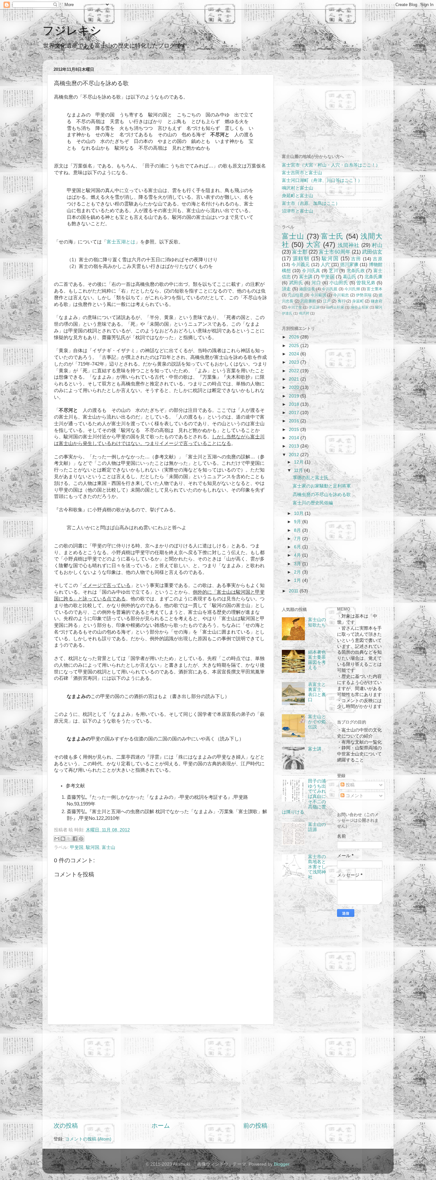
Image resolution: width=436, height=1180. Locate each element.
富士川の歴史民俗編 (313, 503)
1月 (298, 580)
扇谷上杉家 (360, 307)
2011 (294, 591)
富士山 (108, 847)
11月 (299, 470)
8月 (298, 530)
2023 (294, 362)
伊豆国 (314, 307)
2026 (294, 337)
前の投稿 (255, 1125)
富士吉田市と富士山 (302, 172)
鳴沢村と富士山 (297, 188)
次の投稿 (66, 1125)
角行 (341, 301)
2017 (294, 412)
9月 (298, 521)
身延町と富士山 (297, 195)
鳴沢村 (304, 313)
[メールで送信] (57, 838)
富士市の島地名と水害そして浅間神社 (317, 867)
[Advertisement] (160, 1073)
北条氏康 (373, 276)
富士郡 (299, 252)
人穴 (325, 264)
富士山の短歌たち (317, 622)
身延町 (358, 301)
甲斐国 (76, 847)
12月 (299, 462)
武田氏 (296, 282)
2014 (294, 437)
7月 (298, 538)
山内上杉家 (335, 307)
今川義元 (300, 264)
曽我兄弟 (366, 282)
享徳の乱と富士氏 (310, 477)
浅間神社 (349, 245)
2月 (298, 572)
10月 (299, 513)
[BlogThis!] (63, 838)
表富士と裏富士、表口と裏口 (317, 692)
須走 (286, 288)
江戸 (327, 301)
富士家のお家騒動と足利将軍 (322, 486)
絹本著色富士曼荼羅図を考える (317, 660)
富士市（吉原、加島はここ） (311, 203)
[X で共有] (69, 838)
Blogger (281, 1164)
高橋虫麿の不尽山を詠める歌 (322, 494)
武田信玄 (372, 252)
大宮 (313, 245)
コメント (354, 795)
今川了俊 (295, 307)
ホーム (161, 1125)
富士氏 (332, 236)
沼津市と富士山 (297, 211)
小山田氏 (338, 282)
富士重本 (374, 289)
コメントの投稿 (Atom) (88, 1139)
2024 (294, 354)
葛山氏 (349, 276)
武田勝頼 (308, 301)
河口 (316, 282)
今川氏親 (329, 289)
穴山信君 (295, 295)
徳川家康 (349, 264)
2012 (294, 454)
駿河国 (92, 847)
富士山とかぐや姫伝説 (317, 721)
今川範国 (318, 295)
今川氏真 (311, 270)
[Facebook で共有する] (75, 838)
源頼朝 (301, 258)
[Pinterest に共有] (81, 838)
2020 (294, 387)
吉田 (356, 258)
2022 (294, 370)
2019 (294, 396)
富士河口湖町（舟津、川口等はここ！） (322, 180)
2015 (294, 429)
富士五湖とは (121, 241)
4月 (298, 555)
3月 (298, 563)
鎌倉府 (376, 301)
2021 (294, 379)
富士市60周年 (334, 252)
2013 (294, 446)
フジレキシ (71, 30)
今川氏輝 (352, 289)
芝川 (333, 270)
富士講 (305, 276)
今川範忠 (341, 295)
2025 (294, 345)
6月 (298, 547)
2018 (294, 404)
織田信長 (307, 289)
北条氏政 (356, 270)
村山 (377, 245)
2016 (294, 421)
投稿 (349, 785)
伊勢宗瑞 (364, 295)
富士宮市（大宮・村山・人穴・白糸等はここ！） (331, 165)
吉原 (377, 258)
